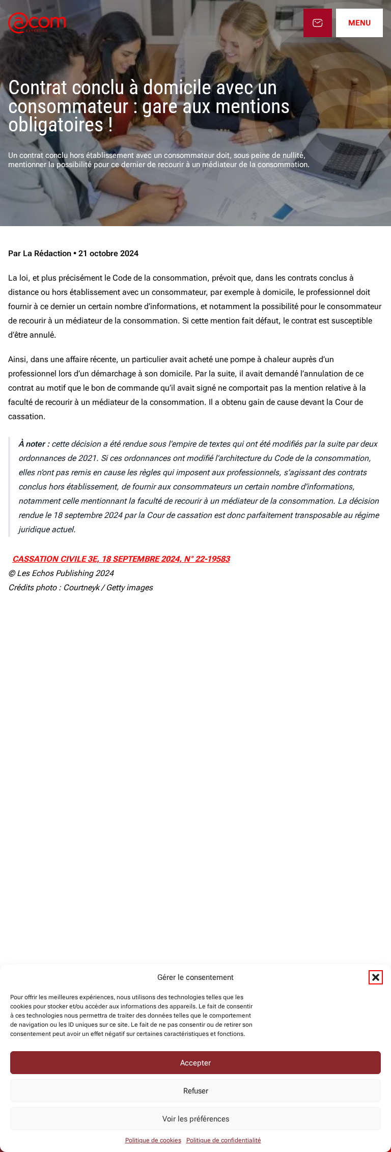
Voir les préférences (195, 1118)
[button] (376, 977)
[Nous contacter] (317, 23)
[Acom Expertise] (37, 23)
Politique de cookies (153, 1140)
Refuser (195, 1090)
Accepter (195, 1062)
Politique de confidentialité (223, 1140)
